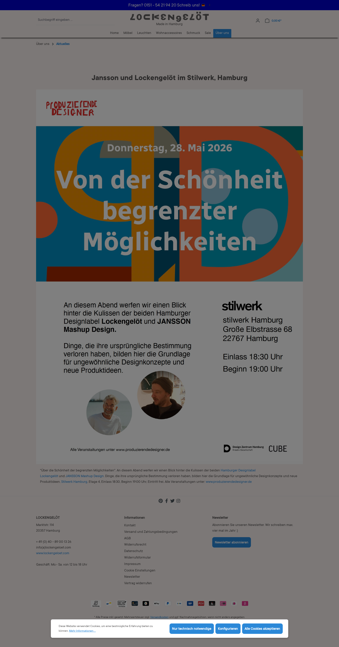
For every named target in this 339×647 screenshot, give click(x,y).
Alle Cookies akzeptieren (262, 629)
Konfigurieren (228, 629)
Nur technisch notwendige (191, 629)
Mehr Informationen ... (82, 631)
